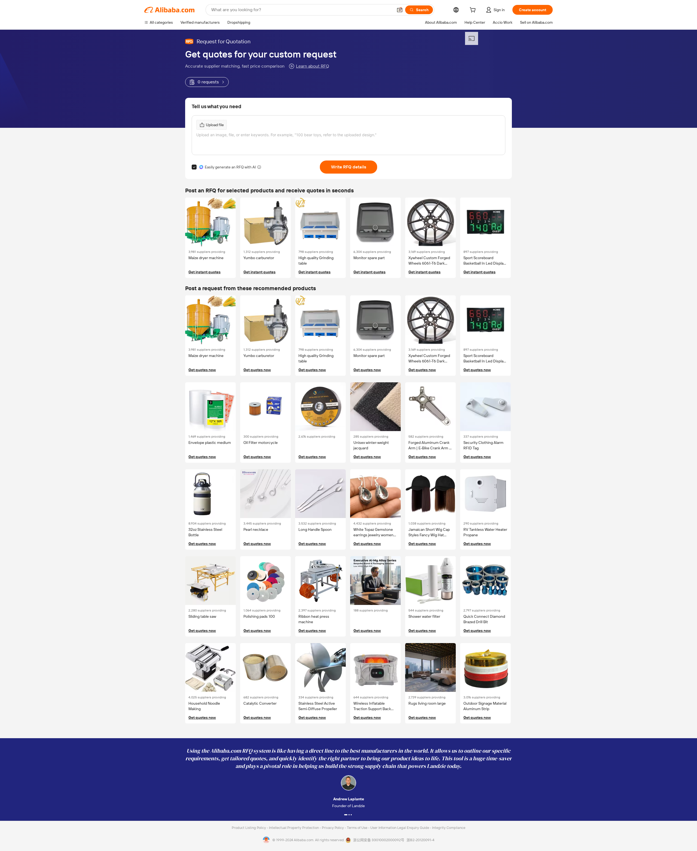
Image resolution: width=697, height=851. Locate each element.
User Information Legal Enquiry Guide (399, 828)
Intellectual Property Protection (294, 828)
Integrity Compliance (448, 828)
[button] (399, 10)
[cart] (474, 10)
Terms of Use (357, 828)
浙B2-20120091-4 (420, 840)
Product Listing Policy (249, 828)
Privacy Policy (333, 828)
